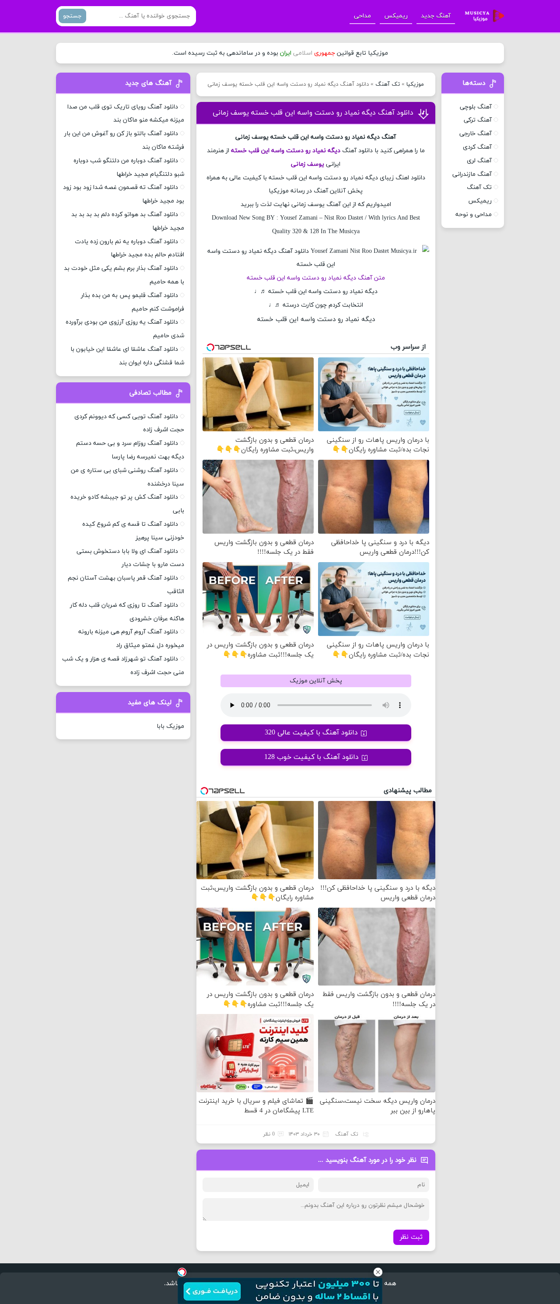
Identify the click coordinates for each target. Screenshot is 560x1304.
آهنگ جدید (436, 16)
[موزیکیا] (482, 16)
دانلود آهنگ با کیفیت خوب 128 (311, 757)
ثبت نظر (411, 1237)
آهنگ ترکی (478, 120)
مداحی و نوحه (473, 214)
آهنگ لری (479, 161)
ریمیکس (396, 16)
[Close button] (378, 1272)
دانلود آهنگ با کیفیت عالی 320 (311, 733)
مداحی (362, 16)
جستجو (72, 16)
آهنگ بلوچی (476, 107)
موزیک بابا (170, 726)
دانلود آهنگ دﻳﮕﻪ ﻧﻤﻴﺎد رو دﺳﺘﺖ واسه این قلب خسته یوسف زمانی (313, 113)
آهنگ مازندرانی (472, 174)
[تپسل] (182, 1272)
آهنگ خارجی (475, 133)
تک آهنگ (387, 84)
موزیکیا (415, 84)
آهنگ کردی (477, 147)
